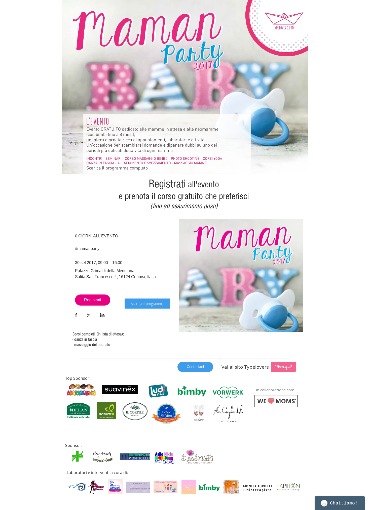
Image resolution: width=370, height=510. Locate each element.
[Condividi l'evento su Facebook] (76, 315)
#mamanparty (87, 248)
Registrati (92, 300)
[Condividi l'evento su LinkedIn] (102, 315)
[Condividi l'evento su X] (88, 316)
